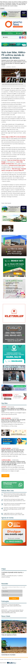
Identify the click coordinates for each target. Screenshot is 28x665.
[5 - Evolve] (14, 342)
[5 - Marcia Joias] (14, 363)
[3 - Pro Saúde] (14, 298)
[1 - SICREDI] (14, 221)
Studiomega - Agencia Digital (8, 663)
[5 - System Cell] (14, 383)
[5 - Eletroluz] (14, 322)
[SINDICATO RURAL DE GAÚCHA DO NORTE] (14, 211)
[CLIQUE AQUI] (14, 545)
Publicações (5, 601)
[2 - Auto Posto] (14, 276)
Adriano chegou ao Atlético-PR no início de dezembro (13, 137)
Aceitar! (2, 8)
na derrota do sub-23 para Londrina (17, 165)
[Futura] (14, 255)
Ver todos (5, 475)
